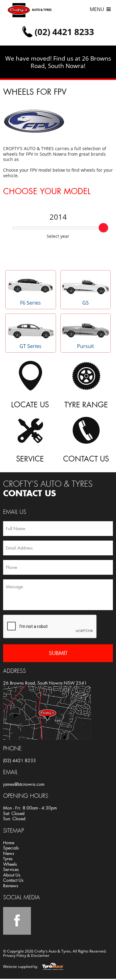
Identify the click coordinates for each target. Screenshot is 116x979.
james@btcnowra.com (24, 784)
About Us (11, 875)
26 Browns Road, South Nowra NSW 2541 (45, 683)
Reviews (10, 886)
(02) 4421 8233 (19, 760)
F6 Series (30, 302)
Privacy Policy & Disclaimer (26, 955)
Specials (11, 848)
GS (85, 302)
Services (11, 869)
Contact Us (13, 880)
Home (8, 842)
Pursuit (85, 346)
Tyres (8, 858)
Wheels (10, 864)
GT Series (30, 346)
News (8, 853)
